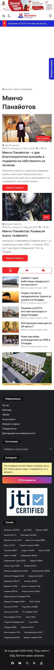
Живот (10, 555)
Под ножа (11, 612)
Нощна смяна (31, 591)
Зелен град (12, 566)
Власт (9, 545)
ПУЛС (34, 601)
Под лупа (11, 607)
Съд (33, 622)
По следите (29, 612)
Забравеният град (15, 560)
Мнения (10, 586)
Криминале (12, 581)
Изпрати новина (11, 424)
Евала (44, 550)
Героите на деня (29, 545)
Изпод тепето (41, 571)
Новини (11, 591)
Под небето (30, 607)
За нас (5, 405)
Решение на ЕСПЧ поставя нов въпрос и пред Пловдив (34, 311)
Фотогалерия (12, 632)
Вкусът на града (35, 540)
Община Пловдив (14, 601)
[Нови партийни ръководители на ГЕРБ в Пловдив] (10, 340)
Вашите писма (12, 540)
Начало (8, 89)
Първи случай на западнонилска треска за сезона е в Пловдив (36, 296)
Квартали (35, 576)
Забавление (29, 555)
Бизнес (42, 530)
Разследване (12, 617)
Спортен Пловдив (14, 622)
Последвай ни (28, 480)
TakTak (5, 414)
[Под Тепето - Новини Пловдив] (27, 15)
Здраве (36, 560)
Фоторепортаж (33, 632)
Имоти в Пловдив (14, 576)
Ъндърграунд (12, 637)
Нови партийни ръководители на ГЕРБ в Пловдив (35, 340)
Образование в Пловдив (17, 596)
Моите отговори (31, 586)
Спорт (31, 617)
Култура (30, 581)
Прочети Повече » (15, 187)
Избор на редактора (16, 571)
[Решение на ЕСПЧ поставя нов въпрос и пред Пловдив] (10, 312)
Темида (10, 627)
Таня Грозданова (11, 145)
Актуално (12, 530)
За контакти (8, 419)
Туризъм (27, 627)
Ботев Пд (10, 535)
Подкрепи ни (9, 428)
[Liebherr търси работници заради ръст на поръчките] (10, 282)
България (28, 535)
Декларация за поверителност (19, 433)
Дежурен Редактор (12, 224)
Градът (27, 550)
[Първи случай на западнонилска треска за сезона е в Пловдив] (10, 297)
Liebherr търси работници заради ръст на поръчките (35, 281)
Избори (30, 566)
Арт (28, 530)
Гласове (10, 550)
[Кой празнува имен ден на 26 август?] (10, 327)
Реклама (7, 410)
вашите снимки (33, 637)
